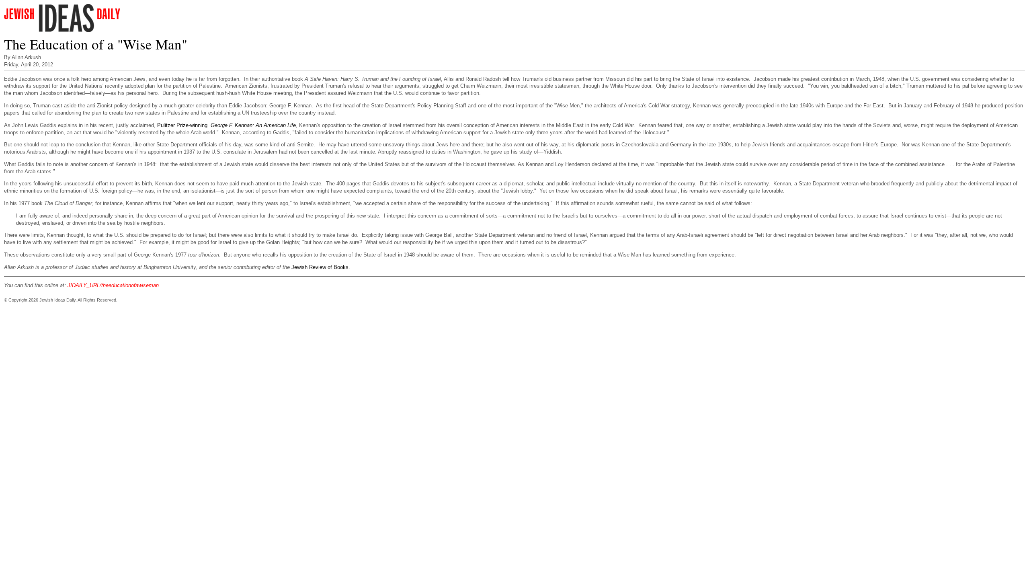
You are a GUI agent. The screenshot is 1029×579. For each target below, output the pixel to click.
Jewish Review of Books (319, 267)
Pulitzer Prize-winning (182, 125)
